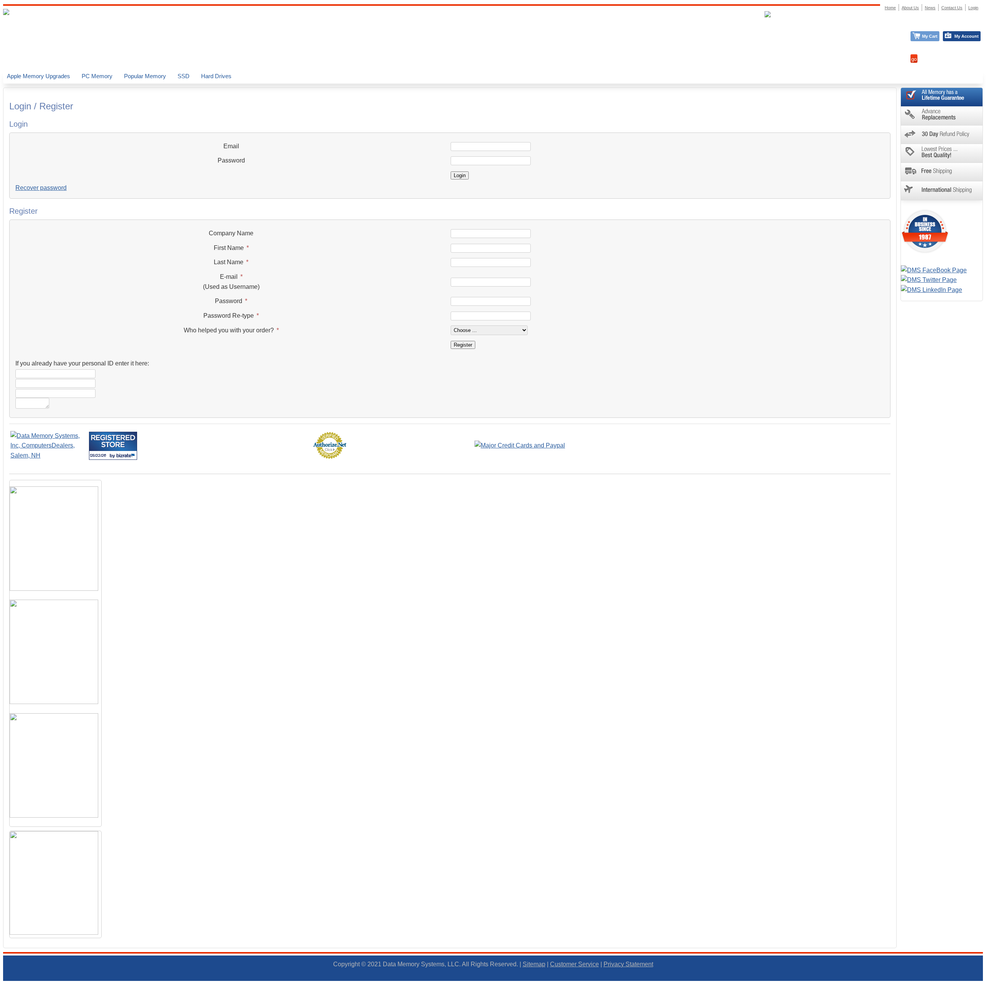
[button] (985, 980)
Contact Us (952, 7)
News (930, 7)
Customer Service (574, 964)
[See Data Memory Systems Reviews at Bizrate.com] (113, 446)
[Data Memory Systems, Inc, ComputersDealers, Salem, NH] (48, 455)
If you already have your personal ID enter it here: (82, 363)
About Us (910, 7)
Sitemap (534, 964)
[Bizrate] (126, 455)
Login (973, 7)
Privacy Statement (628, 964)
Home (890, 7)
